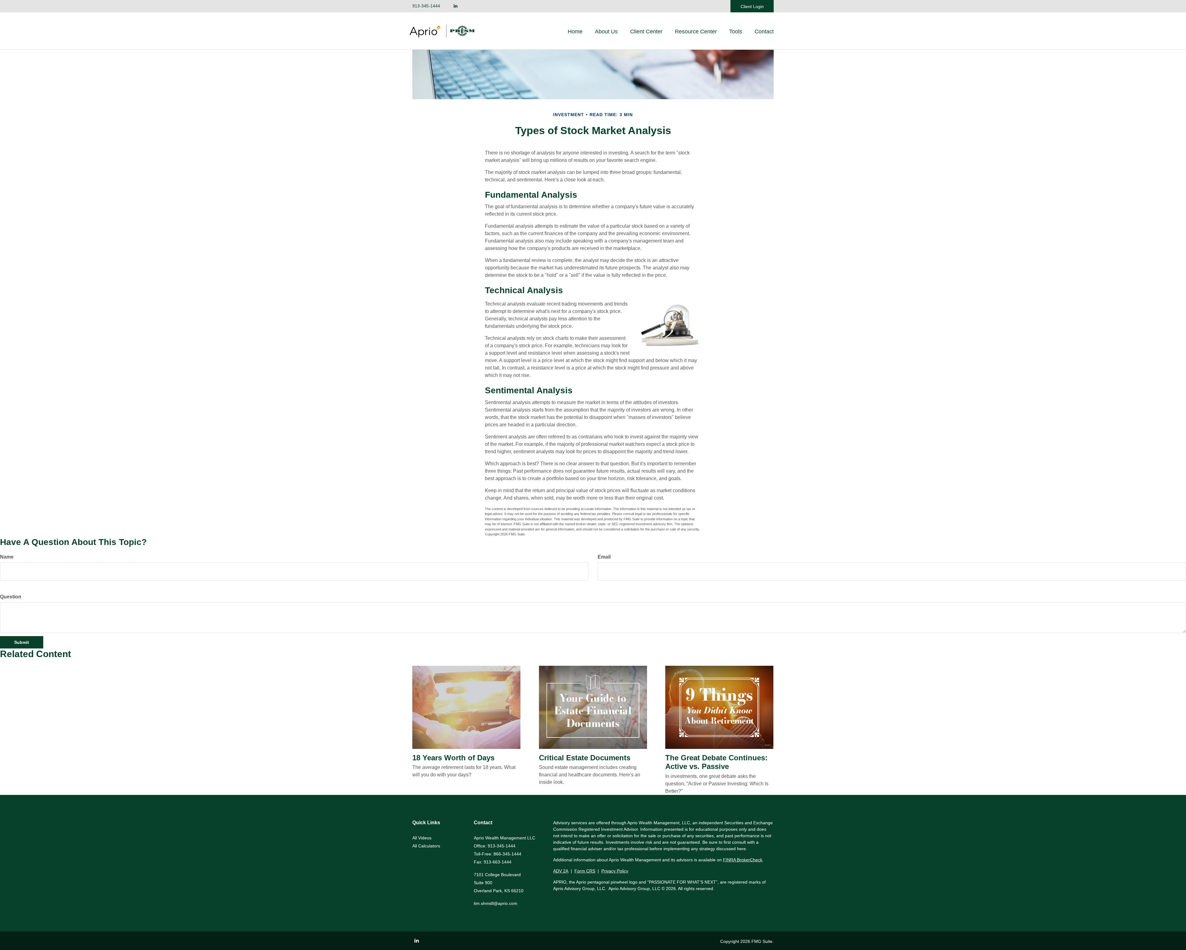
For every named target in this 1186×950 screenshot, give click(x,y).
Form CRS (584, 870)
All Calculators (426, 845)
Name (7, 556)
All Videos (421, 837)
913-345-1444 (426, 5)
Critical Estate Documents (584, 758)
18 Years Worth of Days (453, 758)
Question (10, 596)
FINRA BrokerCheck (742, 859)
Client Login (752, 6)
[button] (606, 31)
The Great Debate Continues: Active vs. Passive (716, 762)
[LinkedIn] (455, 6)
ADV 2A (560, 870)
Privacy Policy (614, 870)
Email (604, 556)
